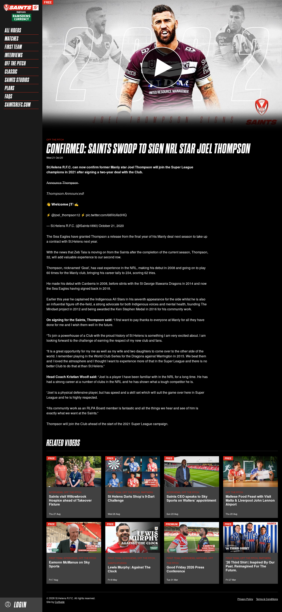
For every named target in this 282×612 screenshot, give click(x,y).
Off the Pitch (15, 63)
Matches (12, 38)
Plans (9, 88)
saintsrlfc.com (18, 105)
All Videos (13, 30)
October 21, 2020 (111, 225)
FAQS (8, 96)
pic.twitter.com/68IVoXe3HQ (106, 215)
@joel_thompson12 (65, 215)
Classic (11, 72)
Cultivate (60, 602)
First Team (13, 47)
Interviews (14, 55)
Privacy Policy (245, 599)
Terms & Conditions (267, 599)
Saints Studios (17, 80)
